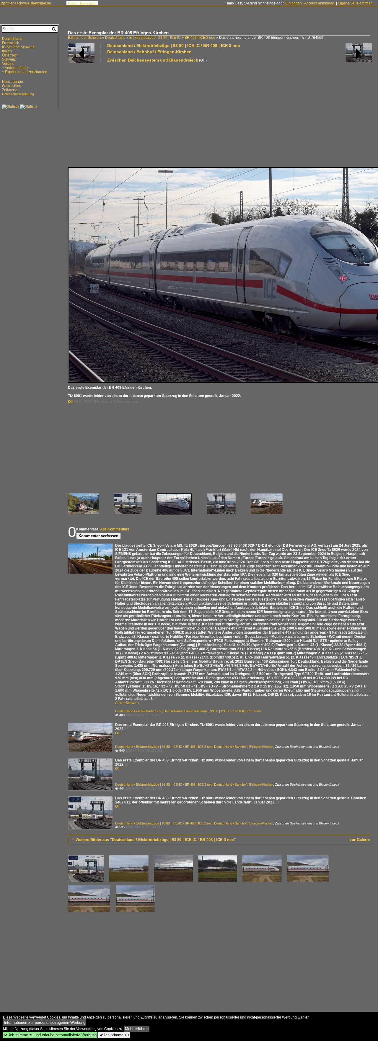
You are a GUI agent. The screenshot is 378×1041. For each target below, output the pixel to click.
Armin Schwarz (127, 703)
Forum (72, 3)
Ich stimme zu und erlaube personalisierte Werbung (50, 1035)
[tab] (220, 839)
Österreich (10, 55)
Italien (7, 51)
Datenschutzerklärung (18, 94)
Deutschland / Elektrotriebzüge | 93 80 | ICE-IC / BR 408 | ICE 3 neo (173, 45)
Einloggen (293, 3)
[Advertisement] (220, 114)
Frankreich (10, 43)
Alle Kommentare (115, 529)
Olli (70, 402)
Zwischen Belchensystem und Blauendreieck (152, 60)
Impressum (88, 3)
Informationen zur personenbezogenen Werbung (44, 1022)
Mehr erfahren (137, 1029)
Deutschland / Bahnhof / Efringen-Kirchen (149, 51)
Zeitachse (10, 90)
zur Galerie (360, 839)
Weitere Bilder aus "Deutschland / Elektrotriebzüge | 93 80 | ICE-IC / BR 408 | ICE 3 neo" (156, 839)
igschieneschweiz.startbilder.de (26, 3)
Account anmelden (319, 3)
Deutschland (115, 37)
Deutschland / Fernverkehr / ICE (138, 711)
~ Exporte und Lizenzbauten (24, 72)
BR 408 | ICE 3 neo (200, 37)
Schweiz (9, 59)
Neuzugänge (12, 82)
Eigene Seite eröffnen (355, 3)
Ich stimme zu (114, 1035)
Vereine (8, 64)
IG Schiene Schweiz (18, 47)
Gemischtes (11, 86)
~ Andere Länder (15, 68)
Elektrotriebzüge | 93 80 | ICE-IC (155, 37)
